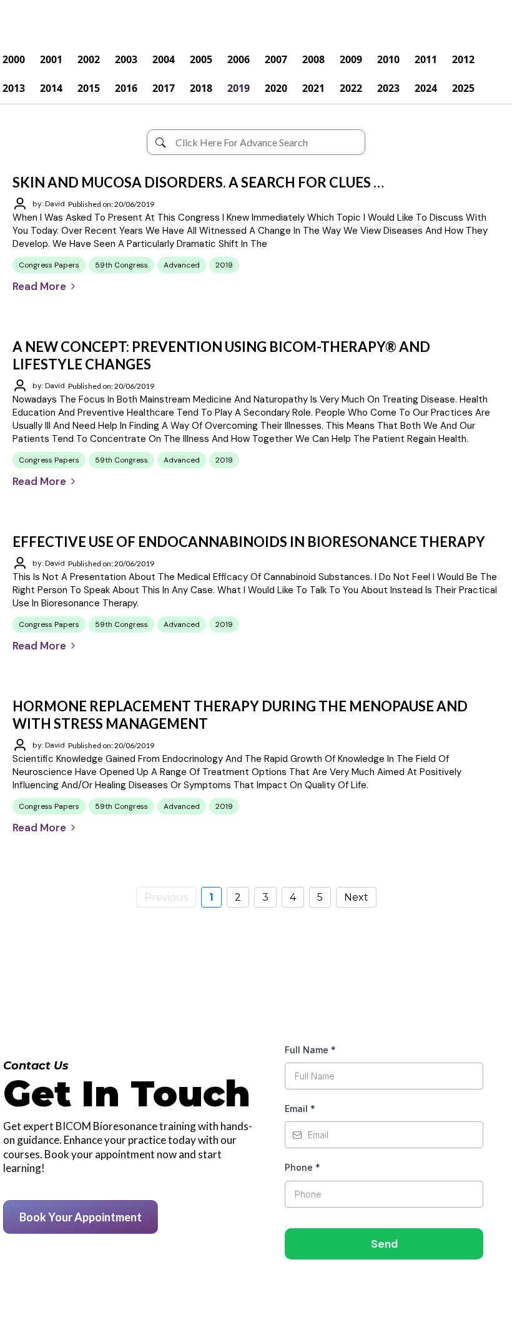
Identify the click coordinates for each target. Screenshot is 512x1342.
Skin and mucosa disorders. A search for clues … (198, 182)
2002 (88, 59)
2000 (13, 59)
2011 (426, 59)
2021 (313, 88)
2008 (313, 59)
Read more (39, 286)
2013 (13, 88)
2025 (463, 88)
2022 (351, 88)
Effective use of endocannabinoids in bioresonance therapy (248, 541)
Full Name (310, 1049)
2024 (426, 88)
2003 (126, 59)
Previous (166, 897)
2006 (238, 59)
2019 (238, 88)
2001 (51, 59)
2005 (201, 59)
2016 (126, 88)
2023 (388, 88)
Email (300, 1108)
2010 (388, 59)
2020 (276, 88)
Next (356, 897)
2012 (463, 59)
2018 (201, 88)
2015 (88, 88)
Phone (302, 1167)
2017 (163, 88)
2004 (163, 59)
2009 (351, 59)
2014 (51, 88)
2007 (276, 59)
